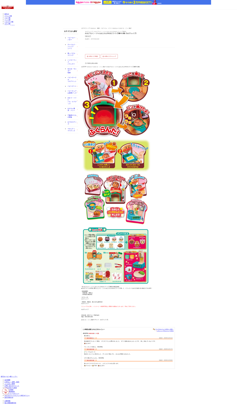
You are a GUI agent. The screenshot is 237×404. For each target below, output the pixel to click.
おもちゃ (115, 28)
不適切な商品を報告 (92, 63)
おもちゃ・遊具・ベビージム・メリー (101, 28)
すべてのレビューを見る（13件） (164, 329)
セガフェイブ (85, 299)
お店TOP (83, 66)
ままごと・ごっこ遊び (125, 28)
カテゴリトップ (85, 28)
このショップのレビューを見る (165, 331)
